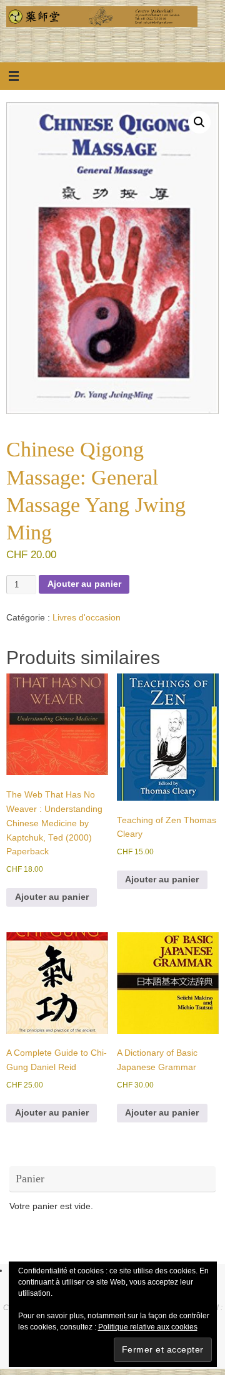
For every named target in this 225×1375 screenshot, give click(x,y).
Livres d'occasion (86, 617)
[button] (199, 122)
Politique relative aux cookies (148, 1327)
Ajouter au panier (84, 584)
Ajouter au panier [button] (52, 897)
